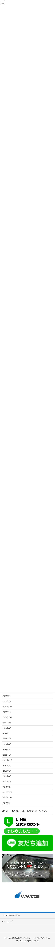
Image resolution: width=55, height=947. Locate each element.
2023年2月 (7, 696)
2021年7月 (7, 734)
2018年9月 (7, 803)
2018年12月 (8, 792)
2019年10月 (8, 771)
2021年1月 (7, 755)
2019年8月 (7, 776)
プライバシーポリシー (11, 915)
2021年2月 (7, 750)
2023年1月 (7, 701)
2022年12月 (8, 707)
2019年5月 (7, 787)
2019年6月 (7, 782)
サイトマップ (7, 921)
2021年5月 (7, 744)
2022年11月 (7, 712)
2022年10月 (8, 717)
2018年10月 (8, 798)
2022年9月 (7, 723)
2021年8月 (7, 728)
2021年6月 (7, 739)
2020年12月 (8, 760)
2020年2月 (7, 766)
